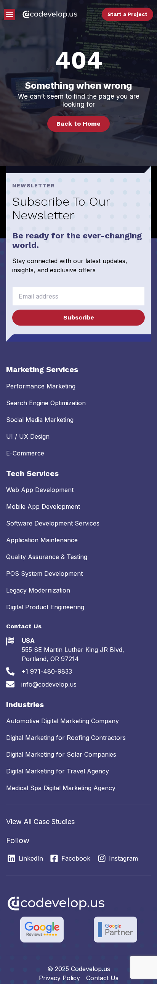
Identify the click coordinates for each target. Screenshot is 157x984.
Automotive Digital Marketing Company (62, 721)
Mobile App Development (43, 506)
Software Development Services (52, 523)
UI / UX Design (28, 436)
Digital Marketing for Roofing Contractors (66, 737)
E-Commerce (25, 453)
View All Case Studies (40, 822)
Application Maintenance (42, 540)
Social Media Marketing (40, 419)
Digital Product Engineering (45, 607)
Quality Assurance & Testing (46, 557)
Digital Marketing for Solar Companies (61, 754)
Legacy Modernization (38, 590)
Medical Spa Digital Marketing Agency (60, 788)
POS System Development (44, 573)
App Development (40, 490)
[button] (9, 14)
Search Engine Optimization (46, 403)
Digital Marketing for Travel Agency (57, 771)
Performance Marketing (40, 386)
